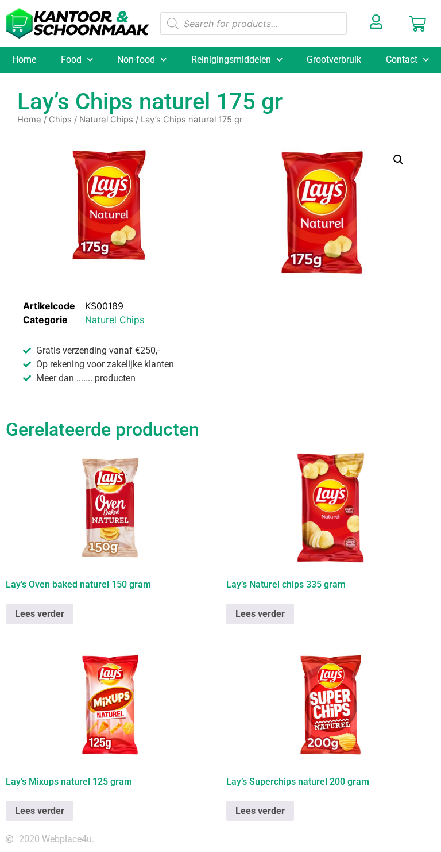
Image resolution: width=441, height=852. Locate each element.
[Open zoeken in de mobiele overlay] (253, 23)
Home (24, 59)
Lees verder (39, 613)
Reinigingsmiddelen (231, 59)
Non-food (136, 59)
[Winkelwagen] (417, 23)
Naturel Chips (106, 119)
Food (71, 59)
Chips (60, 119)
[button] (398, 159)
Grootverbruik (334, 59)
